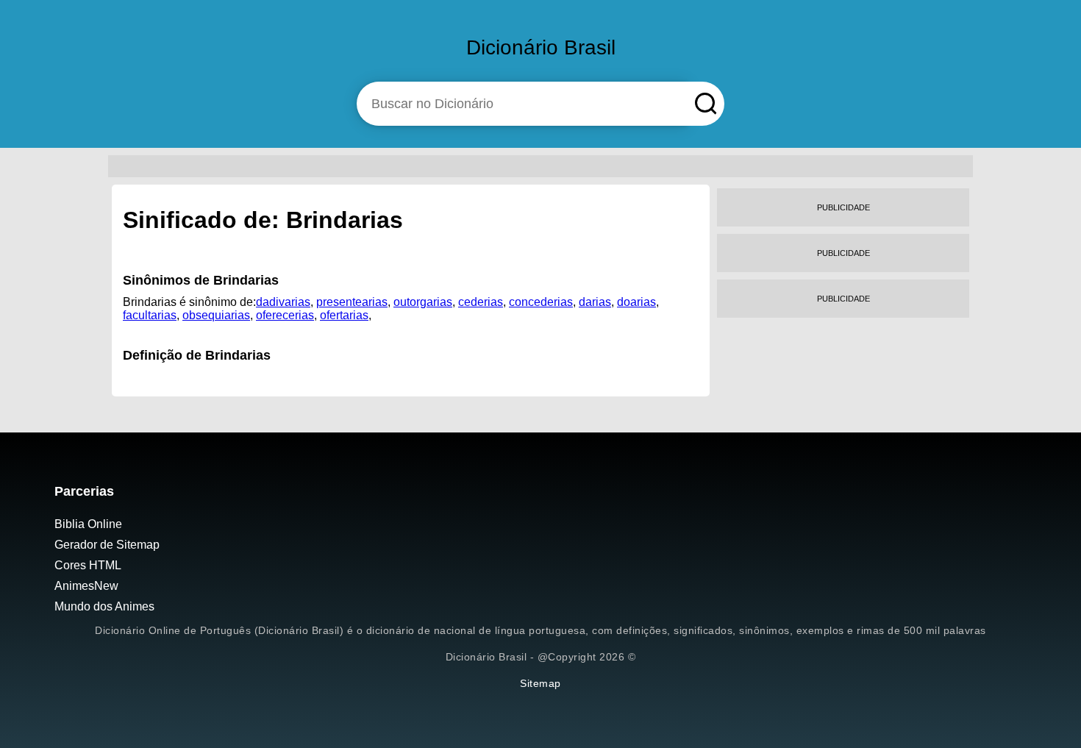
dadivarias (283, 302)
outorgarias (422, 302)
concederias (541, 302)
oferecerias (285, 315)
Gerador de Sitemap (107, 544)
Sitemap (540, 683)
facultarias (149, 315)
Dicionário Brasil (541, 47)
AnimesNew (86, 586)
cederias (480, 302)
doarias (636, 302)
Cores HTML (87, 565)
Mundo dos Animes (104, 606)
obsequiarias (216, 315)
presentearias (352, 302)
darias (595, 302)
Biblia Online (88, 524)
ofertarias (344, 315)
